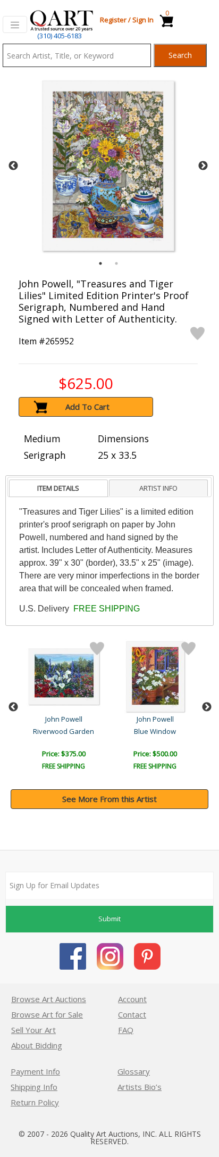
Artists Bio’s (139, 1086)
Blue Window (155, 731)
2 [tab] (116, 263)
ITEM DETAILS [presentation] (58, 488)
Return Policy (35, 1102)
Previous (13, 166)
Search (180, 55)
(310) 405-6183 (59, 35)
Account (132, 999)
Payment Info (35, 1071)
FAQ (125, 1029)
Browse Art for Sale (47, 1014)
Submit (109, 918)
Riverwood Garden (63, 731)
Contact (132, 1014)
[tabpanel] (108, 165)
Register (113, 19)
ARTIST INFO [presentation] (158, 488)
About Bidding (36, 1045)
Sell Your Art (33, 1029)
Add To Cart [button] (87, 406)
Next (203, 166)
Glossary (133, 1071)
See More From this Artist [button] (109, 799)
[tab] (58, 488)
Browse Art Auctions (48, 999)
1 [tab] (100, 263)
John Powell (63, 719)
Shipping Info (34, 1086)
